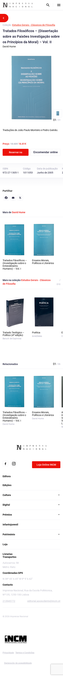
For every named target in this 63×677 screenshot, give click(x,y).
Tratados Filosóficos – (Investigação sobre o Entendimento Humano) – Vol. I (15, 264)
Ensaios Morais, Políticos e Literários (43, 262)
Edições (7, 485)
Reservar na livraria (15, 153)
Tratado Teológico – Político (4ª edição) (13, 334)
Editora (7, 476)
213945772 (9, 601)
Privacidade (8, 653)
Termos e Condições (24, 653)
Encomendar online (45, 152)
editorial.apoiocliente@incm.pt (43, 601)
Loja (5, 544)
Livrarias (7, 554)
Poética (36, 332)
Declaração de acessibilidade (18, 663)
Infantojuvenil (10, 524)
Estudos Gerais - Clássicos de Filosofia (33, 25)
